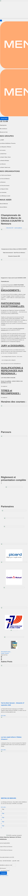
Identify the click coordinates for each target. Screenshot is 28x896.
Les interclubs (3, 192)
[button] (14, 18)
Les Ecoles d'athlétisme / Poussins (7, 143)
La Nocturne (2, 182)
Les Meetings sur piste (5, 195)
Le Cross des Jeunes (4, 185)
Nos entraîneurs (3, 128)
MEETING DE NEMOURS (8, 798)
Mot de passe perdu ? (4, 875)
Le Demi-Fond (3, 153)
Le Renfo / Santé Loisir (5, 167)
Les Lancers (2, 150)
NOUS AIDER (5, 200)
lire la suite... (3, 715)
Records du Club (3, 132)
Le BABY (2, 139)
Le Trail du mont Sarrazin (5, 175)
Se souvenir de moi (5, 870)
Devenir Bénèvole (4, 203)
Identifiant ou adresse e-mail (6, 865)
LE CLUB (4, 121)
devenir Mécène (3, 207)
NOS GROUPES (7, 136)
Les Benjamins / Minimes (5, 146)
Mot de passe (3, 868)
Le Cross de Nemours (5, 178)
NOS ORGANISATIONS (10, 171)
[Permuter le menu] (1, 20)
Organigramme (3, 125)
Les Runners (3, 164)
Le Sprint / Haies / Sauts (5, 157)
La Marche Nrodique (4, 160)
